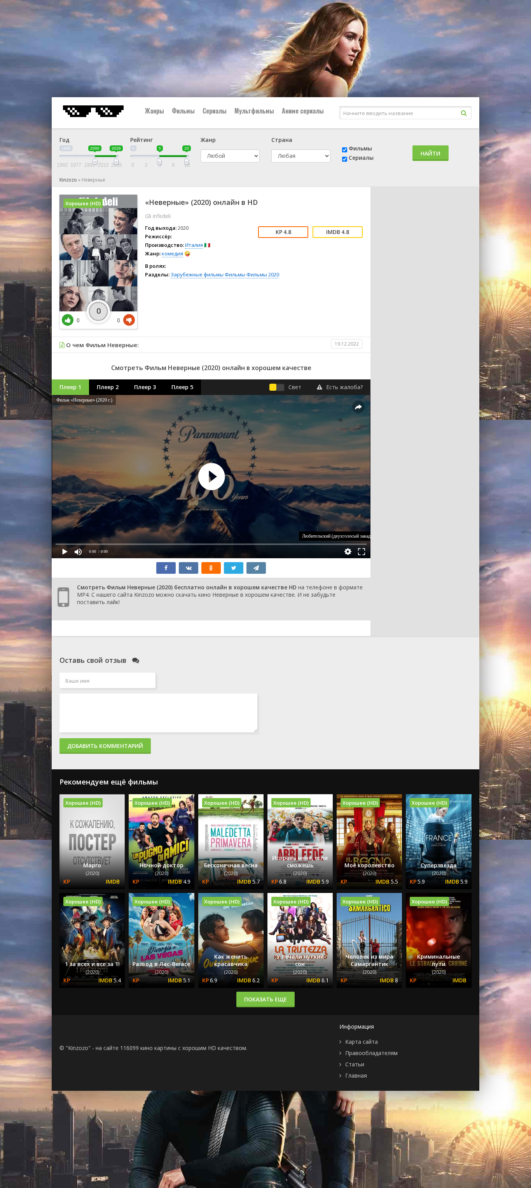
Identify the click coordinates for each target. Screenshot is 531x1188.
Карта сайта (361, 1041)
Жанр (208, 139)
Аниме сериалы (303, 110)
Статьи (354, 1064)
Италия (194, 244)
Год (64, 139)
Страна (281, 139)
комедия (172, 253)
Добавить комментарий (105, 745)
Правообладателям (371, 1053)
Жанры (154, 110)
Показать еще (265, 999)
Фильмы (183, 110)
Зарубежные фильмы (197, 274)
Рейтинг (141, 139)
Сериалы (215, 110)
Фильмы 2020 (262, 274)
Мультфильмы (254, 110)
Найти (430, 153)
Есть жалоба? (344, 387)
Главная (356, 1075)
